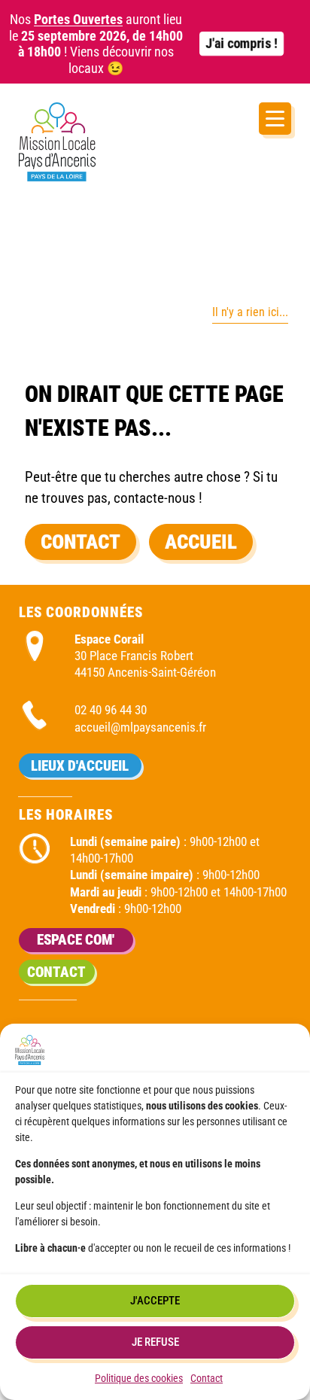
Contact (206, 1378)
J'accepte (155, 1300)
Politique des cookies (139, 1378)
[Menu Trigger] (275, 118)
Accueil (201, 541)
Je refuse (155, 1342)
